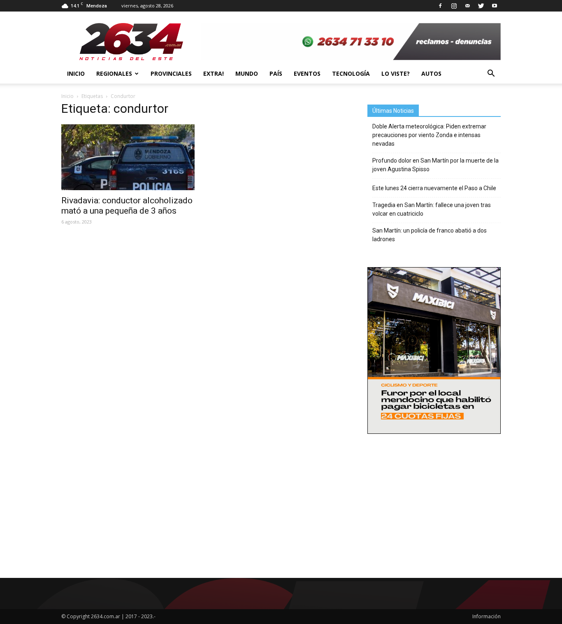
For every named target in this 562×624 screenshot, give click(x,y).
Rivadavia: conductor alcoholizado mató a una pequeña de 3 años (127, 206)
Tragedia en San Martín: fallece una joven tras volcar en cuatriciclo (431, 209)
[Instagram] (454, 6)
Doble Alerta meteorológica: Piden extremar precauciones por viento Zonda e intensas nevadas (429, 135)
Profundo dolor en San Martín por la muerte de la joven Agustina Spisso (435, 164)
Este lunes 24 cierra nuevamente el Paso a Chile (434, 188)
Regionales (114, 73)
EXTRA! (213, 73)
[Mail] (467, 6)
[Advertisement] (434, 494)
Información (486, 616)
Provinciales (171, 73)
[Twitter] (481, 6)
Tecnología (351, 73)
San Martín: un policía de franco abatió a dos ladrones (429, 234)
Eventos (307, 73)
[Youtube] (494, 6)
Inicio (76, 73)
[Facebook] (440, 6)
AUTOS (431, 73)
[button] (491, 74)
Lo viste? (395, 73)
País (275, 73)
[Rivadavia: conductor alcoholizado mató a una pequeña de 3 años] (128, 157)
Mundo (246, 73)
